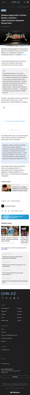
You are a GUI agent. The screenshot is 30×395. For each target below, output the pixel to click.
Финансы (3, 314)
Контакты (3, 341)
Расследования (5, 308)
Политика (19, 311)
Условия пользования (6, 338)
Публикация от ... (15, 130)
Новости (19, 314)
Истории (19, 308)
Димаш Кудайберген (16, 200)
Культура (13, 6)
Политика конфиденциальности (9, 335)
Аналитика (3, 311)
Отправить (15, 376)
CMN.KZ (24, 54)
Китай (9, 200)
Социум (19, 320)
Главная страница (5, 6)
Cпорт (2, 317)
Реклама (3, 332)
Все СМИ (4, 249)
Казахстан (4, 200)
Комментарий (4, 320)
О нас (2, 329)
